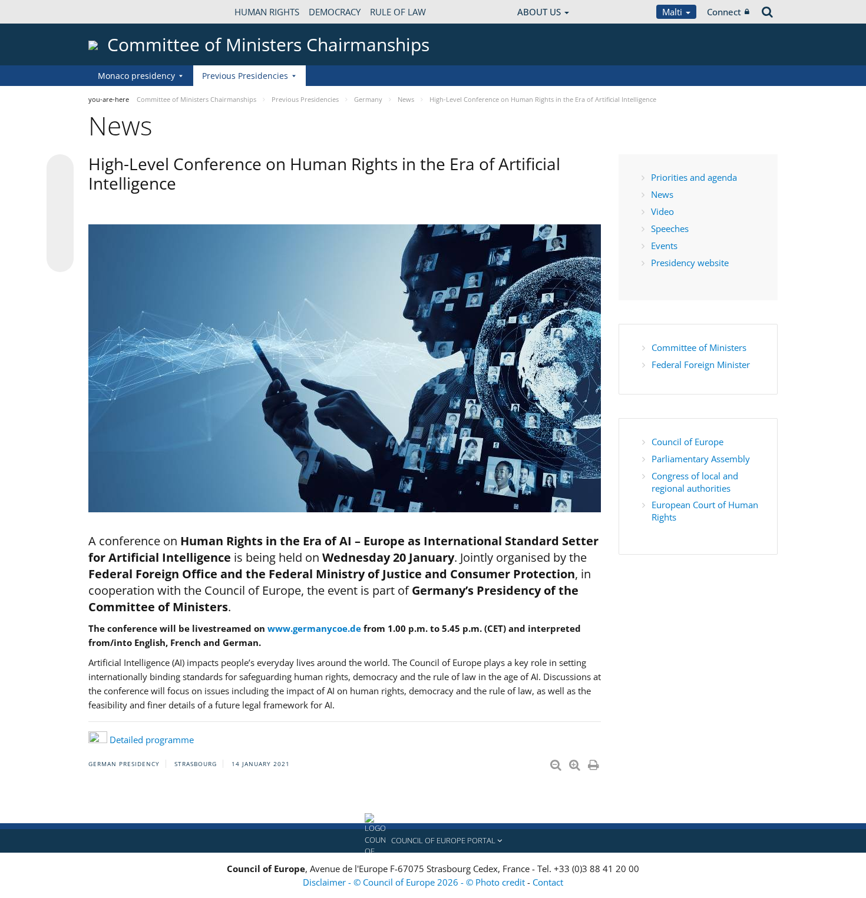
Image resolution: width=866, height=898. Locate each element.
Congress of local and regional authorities (695, 482)
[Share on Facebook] (60, 214)
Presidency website (690, 263)
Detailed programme (152, 739)
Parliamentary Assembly (701, 459)
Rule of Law (398, 12)
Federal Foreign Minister (701, 364)
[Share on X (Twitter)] (60, 191)
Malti (673, 12)
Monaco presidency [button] (136, 75)
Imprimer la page (594, 762)
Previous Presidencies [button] (245, 75)
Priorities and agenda (694, 177)
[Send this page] (60, 258)
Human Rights (266, 12)
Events (664, 245)
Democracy (335, 12)
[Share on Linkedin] (60, 236)
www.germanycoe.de (314, 628)
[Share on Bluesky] (60, 169)
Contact (548, 882)
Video (662, 211)
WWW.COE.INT (117, 11)
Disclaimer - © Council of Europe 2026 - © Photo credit (415, 882)
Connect (724, 12)
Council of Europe (689, 442)
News (662, 194)
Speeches (670, 228)
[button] (433, 841)
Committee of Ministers (699, 347)
